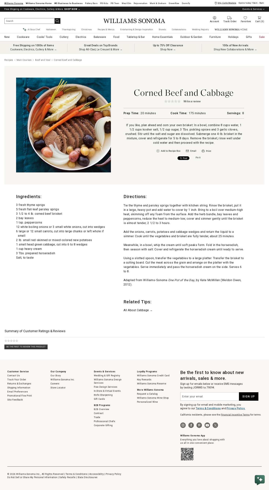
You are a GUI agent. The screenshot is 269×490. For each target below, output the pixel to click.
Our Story (56, 375)
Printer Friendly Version (206, 151)
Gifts (249, 37)
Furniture (215, 37)
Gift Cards (99, 399)
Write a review (192, 101)
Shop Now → (168, 49)
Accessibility (96, 474)
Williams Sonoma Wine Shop (153, 398)
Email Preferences (17, 391)
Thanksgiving (68, 29)
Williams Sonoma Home (39, 3)
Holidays (233, 37)
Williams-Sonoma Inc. (63, 379)
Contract (99, 413)
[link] (172, 101)
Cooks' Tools (44, 37)
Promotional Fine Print (19, 395)
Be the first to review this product (27, 347)
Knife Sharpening (103, 395)
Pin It (198, 157)
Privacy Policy (113, 474)
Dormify (186, 3)
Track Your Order (16, 379)
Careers (55, 383)
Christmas (86, 29)
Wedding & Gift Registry (107, 375)
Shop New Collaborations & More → (235, 49)
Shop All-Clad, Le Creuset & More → (101, 49)
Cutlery (64, 37)
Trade (97, 417)
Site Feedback (15, 399)
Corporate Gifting (103, 425)
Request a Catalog (147, 394)
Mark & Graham (158, 3)
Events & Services (252, 9)
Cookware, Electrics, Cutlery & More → (33, 49)
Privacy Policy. (236, 408)
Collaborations (179, 29)
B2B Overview (101, 409)
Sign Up (248, 396)
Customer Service (18, 371)
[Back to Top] (260, 469)
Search (57, 21)
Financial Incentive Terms (235, 414)
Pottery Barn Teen (115, 3)
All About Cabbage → (138, 310)
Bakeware (100, 37)
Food (116, 37)
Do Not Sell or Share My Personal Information (32, 477)
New (7, 37)
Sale (262, 37)
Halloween (51, 29)
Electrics (81, 37)
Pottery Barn (91, 3)
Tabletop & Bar (136, 37)
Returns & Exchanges (19, 383)
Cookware (23, 37)
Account (214, 21)
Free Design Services (105, 387)
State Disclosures (88, 477)
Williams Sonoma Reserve (151, 383)
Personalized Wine (147, 402)
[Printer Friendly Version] (206, 152)
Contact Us (13, 375)
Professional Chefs (104, 421)
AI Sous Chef (34, 29)
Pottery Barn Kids (104, 3)
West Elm (126, 3)
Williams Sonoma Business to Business (68, 3)
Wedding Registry (200, 29)
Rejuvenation (140, 3)
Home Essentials (162, 37)
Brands (162, 29)
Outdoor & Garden (191, 37)
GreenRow (174, 3)
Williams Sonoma (13, 3)
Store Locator (58, 387)
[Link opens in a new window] (191, 151)
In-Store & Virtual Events (107, 391)
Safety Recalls (67, 477)
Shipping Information (18, 387)
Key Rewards (144, 379)
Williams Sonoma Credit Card (153, 375)
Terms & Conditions (208, 408)
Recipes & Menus (106, 29)
